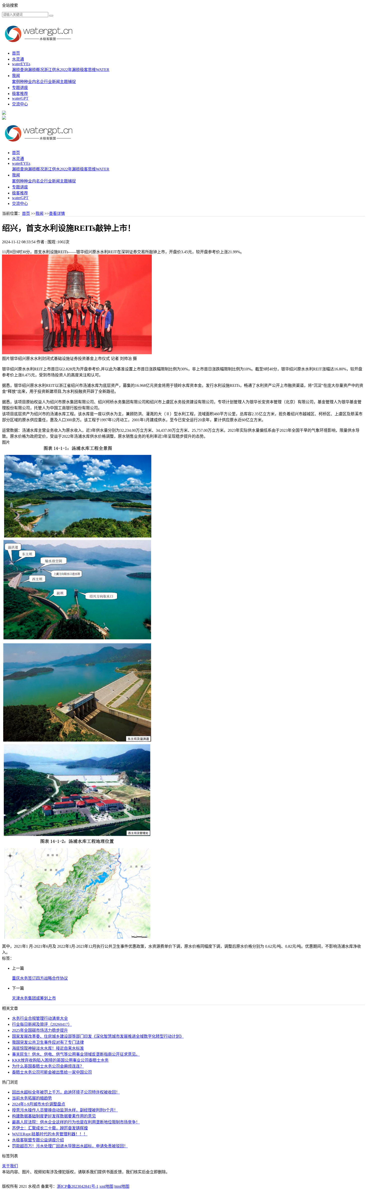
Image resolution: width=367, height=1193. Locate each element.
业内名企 (36, 82)
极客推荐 (20, 93)
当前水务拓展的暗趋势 (32, 1098)
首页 (16, 53)
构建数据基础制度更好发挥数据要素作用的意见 (54, 1116)
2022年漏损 (70, 70)
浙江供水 (52, 70)
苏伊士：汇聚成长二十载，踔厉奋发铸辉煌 (50, 1128)
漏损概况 (36, 70)
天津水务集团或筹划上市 (34, 998)
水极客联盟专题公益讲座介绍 (38, 1140)
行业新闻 (52, 82)
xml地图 (106, 1186)
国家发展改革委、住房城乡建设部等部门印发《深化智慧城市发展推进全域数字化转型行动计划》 (98, 1036)
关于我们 (10, 1166)
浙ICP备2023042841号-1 (77, 1186)
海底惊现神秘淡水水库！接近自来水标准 (48, 1048)
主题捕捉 (68, 82)
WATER (102, 70)
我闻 (16, 76)
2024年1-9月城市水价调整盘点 (38, 1104)
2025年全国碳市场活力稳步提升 (40, 1030)
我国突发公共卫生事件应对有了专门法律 (48, 1042)
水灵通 (18, 59)
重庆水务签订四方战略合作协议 (40, 978)
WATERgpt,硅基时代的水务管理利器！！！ (49, 1134)
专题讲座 (20, 87)
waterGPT (20, 98)
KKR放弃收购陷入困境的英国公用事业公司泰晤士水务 (60, 1060)
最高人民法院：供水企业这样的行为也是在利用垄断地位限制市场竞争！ (76, 1122)
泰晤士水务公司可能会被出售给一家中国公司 (52, 1072)
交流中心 (20, 104)
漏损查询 (20, 70)
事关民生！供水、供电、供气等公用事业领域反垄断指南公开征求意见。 (76, 1054)
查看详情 (57, 213)
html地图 (121, 1186)
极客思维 (88, 70)
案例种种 (20, 82)
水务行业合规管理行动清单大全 (40, 1018)
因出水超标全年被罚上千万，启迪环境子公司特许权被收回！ (66, 1092)
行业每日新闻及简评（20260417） (42, 1024)
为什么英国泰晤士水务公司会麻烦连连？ (48, 1066)
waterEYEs (21, 64)
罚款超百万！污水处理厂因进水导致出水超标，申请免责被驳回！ (70, 1146)
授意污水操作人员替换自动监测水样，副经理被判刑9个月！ (65, 1110)
